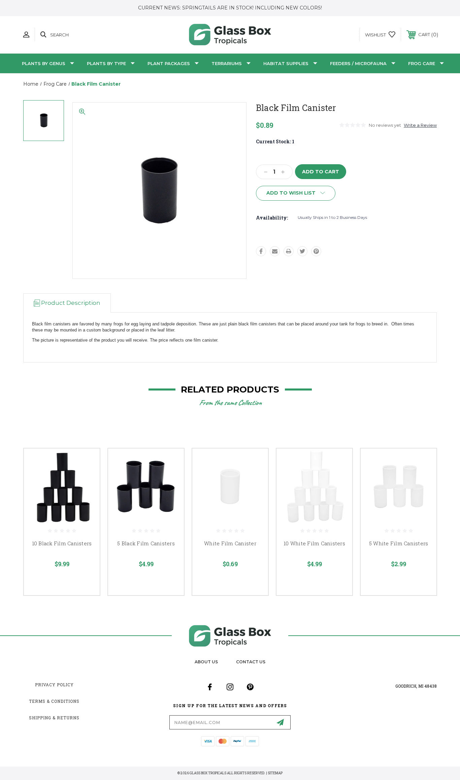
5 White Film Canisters (398, 543)
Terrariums (226, 63)
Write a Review (420, 125)
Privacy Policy (54, 684)
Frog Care (421, 63)
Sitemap (275, 773)
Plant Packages (168, 63)
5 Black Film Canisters (146, 543)
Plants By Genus (43, 63)
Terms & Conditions (54, 701)
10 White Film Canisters (314, 543)
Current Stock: (275, 141)
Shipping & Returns (54, 717)
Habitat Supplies (285, 63)
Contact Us (250, 661)
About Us (206, 661)
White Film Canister (230, 543)
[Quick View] (86, 462)
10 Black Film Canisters (62, 543)
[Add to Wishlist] (86, 479)
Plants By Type (106, 63)
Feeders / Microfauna (358, 63)
